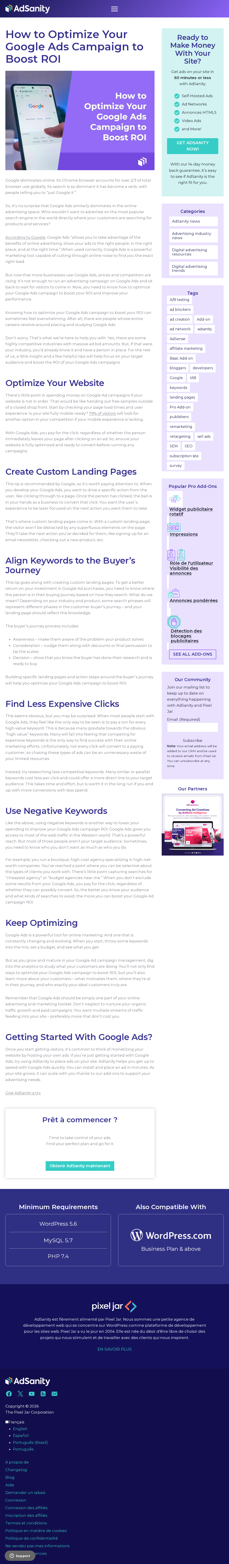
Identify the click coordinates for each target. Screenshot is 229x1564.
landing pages (182, 397)
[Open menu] (115, 9)
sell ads (203, 436)
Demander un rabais (25, 1492)
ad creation (180, 319)
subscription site (184, 456)
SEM (174, 446)
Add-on (203, 319)
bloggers (178, 368)
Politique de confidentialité (31, 1538)
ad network (180, 329)
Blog (10, 1477)
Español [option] (21, 1435)
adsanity (204, 329)
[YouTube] (31, 1393)
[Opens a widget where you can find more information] (19, 1556)
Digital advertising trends (189, 268)
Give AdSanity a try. (23, 1093)
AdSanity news (186, 221)
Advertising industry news (191, 235)
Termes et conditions (26, 1523)
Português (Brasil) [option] (30, 1442)
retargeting (180, 436)
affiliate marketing (186, 348)
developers (203, 368)
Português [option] (23, 1449)
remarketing (181, 427)
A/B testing (179, 300)
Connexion (15, 1500)
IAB (193, 378)
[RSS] (43, 1393)
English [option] (20, 1429)
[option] (118, 1428)
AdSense (177, 339)
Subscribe (192, 740)
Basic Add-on (181, 358)
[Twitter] (20, 1393)
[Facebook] (9, 1393)
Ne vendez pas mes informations (37, 1546)
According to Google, (25, 237)
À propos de (17, 1462)
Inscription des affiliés (26, 1515)
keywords (178, 388)
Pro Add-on (180, 407)
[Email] (54, 1393)
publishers (179, 417)
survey (176, 465)
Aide (9, 1485)
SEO (189, 446)
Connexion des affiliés (26, 1508)
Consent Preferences (26, 1553)
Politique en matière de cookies (36, 1530)
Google (176, 378)
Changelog (16, 1469)
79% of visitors (102, 413)
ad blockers (180, 309)
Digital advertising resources (189, 252)
